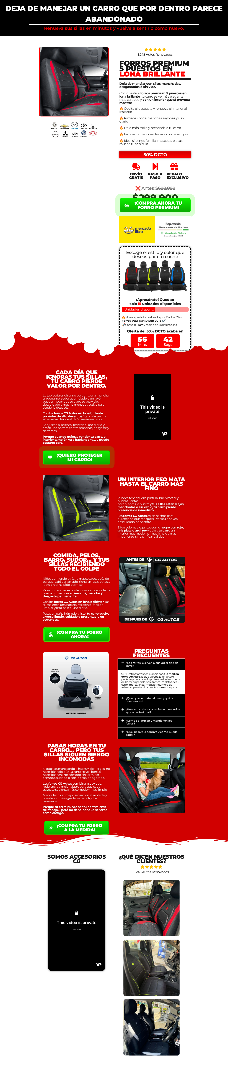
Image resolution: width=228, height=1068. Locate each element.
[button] (151, 664)
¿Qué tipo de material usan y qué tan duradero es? (150, 699)
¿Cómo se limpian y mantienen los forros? (149, 722)
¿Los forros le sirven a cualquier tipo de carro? (152, 664)
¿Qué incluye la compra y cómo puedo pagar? (152, 733)
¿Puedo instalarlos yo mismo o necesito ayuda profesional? (153, 711)
